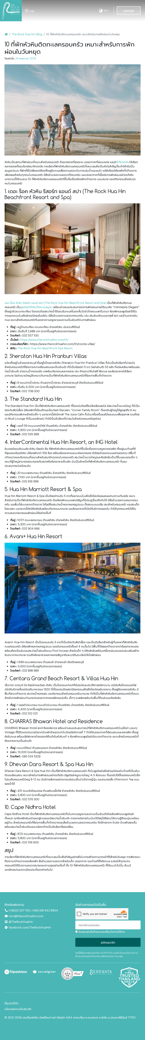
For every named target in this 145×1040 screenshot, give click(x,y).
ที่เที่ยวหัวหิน (122, 162)
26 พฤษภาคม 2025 (25, 58)
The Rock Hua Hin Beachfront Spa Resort (45, 348)
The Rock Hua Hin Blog (27, 34)
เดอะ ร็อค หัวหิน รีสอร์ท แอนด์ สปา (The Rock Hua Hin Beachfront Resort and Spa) (55, 303)
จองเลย (128, 10)
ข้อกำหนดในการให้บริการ (100, 956)
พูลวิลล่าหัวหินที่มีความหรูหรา (37, 307)
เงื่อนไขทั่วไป (11, 1003)
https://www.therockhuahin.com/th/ (44, 339)
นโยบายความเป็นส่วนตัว (17, 1009)
